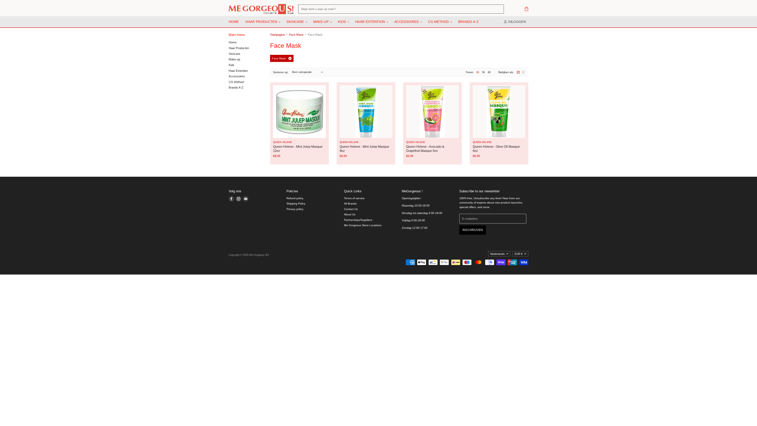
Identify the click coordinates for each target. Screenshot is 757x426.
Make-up (321, 22)
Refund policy (294, 198)
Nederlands (497, 253)
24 (477, 72)
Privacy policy (294, 209)
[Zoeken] (498, 9)
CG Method (439, 22)
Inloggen (516, 22)
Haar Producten (261, 22)
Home (234, 22)
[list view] (523, 72)
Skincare (295, 22)
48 (489, 72)
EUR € (519, 253)
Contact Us (351, 209)
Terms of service (354, 198)
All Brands (350, 203)
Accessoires (407, 22)
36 (483, 72)
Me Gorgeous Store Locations (362, 225)
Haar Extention (370, 22)
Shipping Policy (295, 203)
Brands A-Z (468, 22)
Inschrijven (472, 230)
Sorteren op (280, 72)
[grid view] (518, 72)
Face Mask (296, 34)
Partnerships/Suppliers (358, 219)
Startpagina (277, 34)
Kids (342, 22)
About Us (349, 214)
